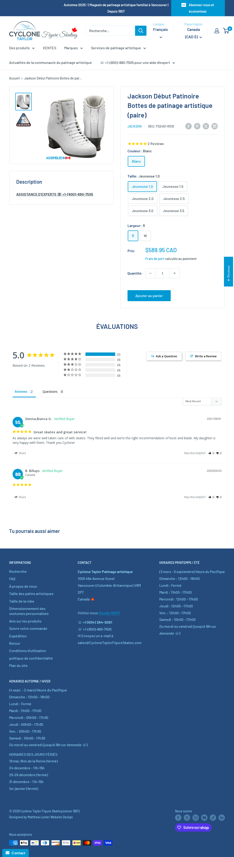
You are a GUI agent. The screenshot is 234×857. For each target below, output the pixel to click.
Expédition (18, 636)
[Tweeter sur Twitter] (206, 125)
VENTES (49, 48)
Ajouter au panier (149, 295)
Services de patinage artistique (116, 48)
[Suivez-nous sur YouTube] (204, 817)
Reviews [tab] (21, 391)
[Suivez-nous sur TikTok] (213, 817)
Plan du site (18, 665)
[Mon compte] (217, 30)
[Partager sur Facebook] (188, 125)
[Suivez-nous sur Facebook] (178, 817)
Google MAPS (109, 613)
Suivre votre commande (28, 628)
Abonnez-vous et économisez (201, 8)
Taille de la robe (21, 601)
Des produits (19, 48)
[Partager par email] (214, 125)
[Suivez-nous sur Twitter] (187, 817)
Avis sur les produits (25, 621)
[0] (226, 30)
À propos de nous (23, 586)
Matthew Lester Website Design (50, 817)
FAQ (12, 578)
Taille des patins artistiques (31, 593)
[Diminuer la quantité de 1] (150, 273)
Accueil (14, 78)
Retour (14, 643)
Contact (17, 853)
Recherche (18, 571)
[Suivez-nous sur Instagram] (195, 817)
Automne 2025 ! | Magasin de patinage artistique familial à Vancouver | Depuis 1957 (116, 8)
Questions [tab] (50, 391)
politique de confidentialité (31, 658)
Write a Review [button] (206, 356)
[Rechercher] (140, 31)
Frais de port (154, 259)
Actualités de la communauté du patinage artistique (50, 62)
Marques (71, 48)
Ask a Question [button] (166, 356)
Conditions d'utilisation (27, 650)
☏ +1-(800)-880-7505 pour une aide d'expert (135, 62)
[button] (211, 453)
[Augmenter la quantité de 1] (174, 273)
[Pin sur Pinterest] (197, 125)
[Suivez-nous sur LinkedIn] (221, 817)
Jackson (134, 126)
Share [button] (22, 453)
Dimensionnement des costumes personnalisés (29, 611)
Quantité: (135, 273)
